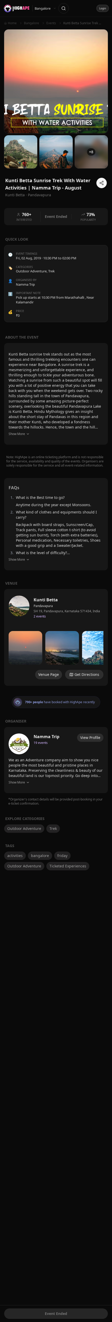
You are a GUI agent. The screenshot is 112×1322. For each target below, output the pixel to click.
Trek (51, 271)
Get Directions (86, 674)
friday (62, 855)
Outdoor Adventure (31, 271)
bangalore (40, 855)
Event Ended (56, 1313)
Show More (17, 434)
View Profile (90, 737)
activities (15, 855)
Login (102, 8)
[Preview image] (25, 648)
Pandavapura (39, 194)
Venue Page (48, 674)
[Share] (101, 183)
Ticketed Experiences (67, 866)
